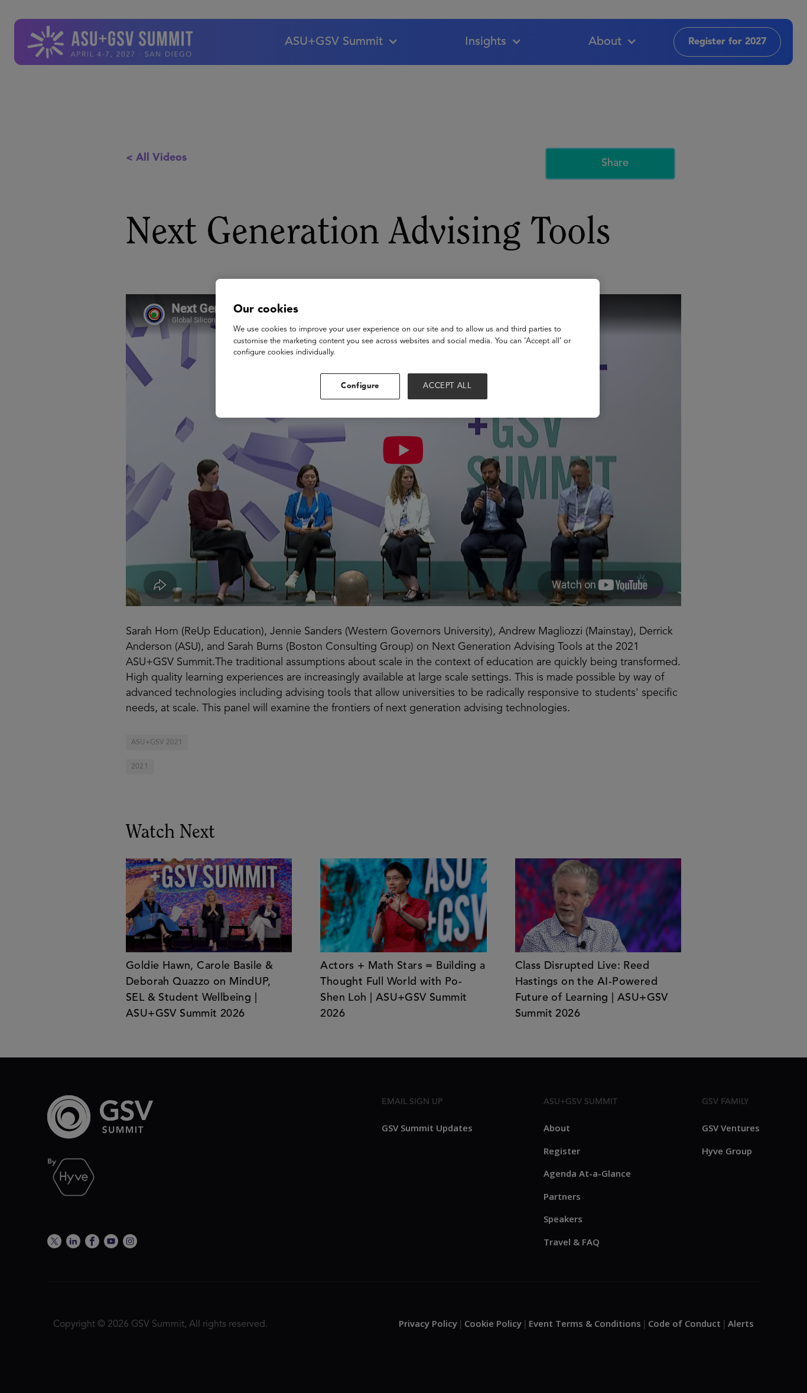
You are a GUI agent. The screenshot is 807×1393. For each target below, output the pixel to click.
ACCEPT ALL (447, 386)
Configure (360, 386)
